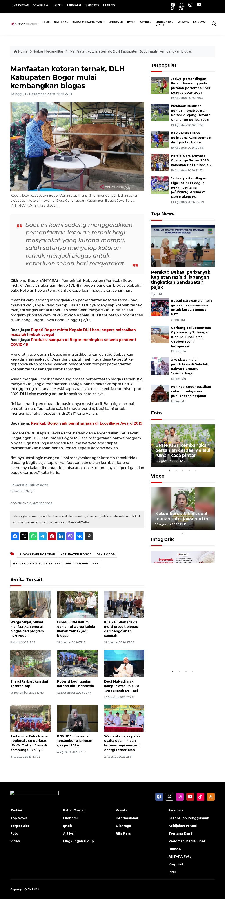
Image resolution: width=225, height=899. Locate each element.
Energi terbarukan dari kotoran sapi (29, 683)
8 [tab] (202, 527)
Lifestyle (115, 22)
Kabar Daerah (74, 810)
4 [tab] (189, 470)
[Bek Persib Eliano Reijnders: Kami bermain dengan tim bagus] (160, 139)
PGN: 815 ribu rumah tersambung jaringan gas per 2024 (74, 740)
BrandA (175, 849)
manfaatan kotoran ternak (37, 563)
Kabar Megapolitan (87, 22)
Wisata (183, 22)
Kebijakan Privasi (183, 826)
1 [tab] (169, 470)
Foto (156, 413)
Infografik (162, 539)
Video (158, 476)
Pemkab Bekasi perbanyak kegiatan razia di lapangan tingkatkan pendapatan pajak (180, 279)
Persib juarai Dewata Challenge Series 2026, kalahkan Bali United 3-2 (191, 160)
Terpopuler (74, 4)
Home (45, 22)
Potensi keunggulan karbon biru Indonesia (75, 683)
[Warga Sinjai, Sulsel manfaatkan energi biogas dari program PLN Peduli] (30, 604)
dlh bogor (106, 554)
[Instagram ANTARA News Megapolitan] (190, 5)
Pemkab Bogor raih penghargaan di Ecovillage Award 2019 (86, 423)
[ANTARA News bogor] (24, 23)
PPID (172, 872)
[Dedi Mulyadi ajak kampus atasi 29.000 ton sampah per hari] (124, 663)
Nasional (61, 22)
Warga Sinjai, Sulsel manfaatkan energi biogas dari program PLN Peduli (27, 629)
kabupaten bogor (76, 554)
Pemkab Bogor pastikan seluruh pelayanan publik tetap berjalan (191, 391)
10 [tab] (183, 533)
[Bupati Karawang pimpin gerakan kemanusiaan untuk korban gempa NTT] (160, 307)
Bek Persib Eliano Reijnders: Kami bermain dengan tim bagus (191, 137)
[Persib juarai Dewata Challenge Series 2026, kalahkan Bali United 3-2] (160, 162)
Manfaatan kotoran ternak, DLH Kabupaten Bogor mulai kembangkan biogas (131, 51)
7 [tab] (196, 527)
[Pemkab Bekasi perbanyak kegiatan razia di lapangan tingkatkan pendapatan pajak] (183, 246)
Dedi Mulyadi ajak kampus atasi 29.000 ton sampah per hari (121, 686)
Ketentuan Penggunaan (189, 818)
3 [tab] (183, 470)
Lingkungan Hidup (164, 23)
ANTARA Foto (180, 857)
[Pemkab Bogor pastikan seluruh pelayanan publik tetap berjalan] (160, 393)
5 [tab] (196, 470)
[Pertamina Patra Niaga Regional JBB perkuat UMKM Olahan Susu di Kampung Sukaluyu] (30, 718)
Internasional (127, 818)
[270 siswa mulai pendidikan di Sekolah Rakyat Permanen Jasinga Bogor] (160, 366)
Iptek (131, 22)
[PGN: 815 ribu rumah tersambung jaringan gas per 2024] (77, 718)
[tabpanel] (183, 445)
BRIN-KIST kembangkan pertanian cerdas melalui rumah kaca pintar (182, 450)
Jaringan (176, 810)
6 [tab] (189, 527)
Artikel (145, 22)
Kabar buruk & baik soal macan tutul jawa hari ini (182, 516)
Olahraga (123, 826)
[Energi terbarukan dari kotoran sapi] (30, 663)
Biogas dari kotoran (37, 554)
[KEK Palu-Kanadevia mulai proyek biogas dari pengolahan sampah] (124, 604)
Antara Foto (41, 4)
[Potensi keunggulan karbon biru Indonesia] (77, 663)
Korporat (176, 864)
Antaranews (21, 4)
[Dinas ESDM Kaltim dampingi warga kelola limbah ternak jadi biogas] (77, 604)
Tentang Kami (180, 833)
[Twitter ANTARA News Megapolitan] (182, 5)
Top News (92, 4)
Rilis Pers (109, 4)
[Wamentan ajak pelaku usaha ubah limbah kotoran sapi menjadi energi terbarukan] (124, 718)
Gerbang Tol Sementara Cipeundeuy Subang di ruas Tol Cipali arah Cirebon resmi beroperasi (191, 337)
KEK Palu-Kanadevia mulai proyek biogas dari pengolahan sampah (121, 629)
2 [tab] (176, 470)
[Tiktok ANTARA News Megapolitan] (173, 8)
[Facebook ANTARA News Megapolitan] (173, 5)
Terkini (57, 4)
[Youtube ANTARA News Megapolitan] (199, 5)
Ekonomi (70, 818)
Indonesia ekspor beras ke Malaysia (181, 653)
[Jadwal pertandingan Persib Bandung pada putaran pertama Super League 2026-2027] (160, 85)
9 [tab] (209, 527)
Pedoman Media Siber (187, 841)
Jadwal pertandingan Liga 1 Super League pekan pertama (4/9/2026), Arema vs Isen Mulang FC (188, 187)
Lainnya (199, 22)
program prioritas (82, 563)
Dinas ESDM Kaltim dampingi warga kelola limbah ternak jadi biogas (76, 629)
